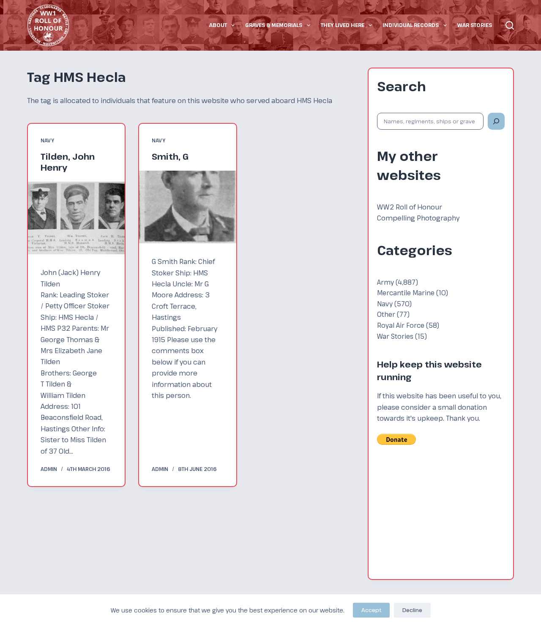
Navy (47, 140)
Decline (412, 610)
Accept (371, 610)
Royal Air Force (400, 325)
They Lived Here (342, 25)
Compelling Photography (418, 218)
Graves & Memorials (273, 25)
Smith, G (170, 156)
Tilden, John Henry (68, 162)
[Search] (509, 25)
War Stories (474, 25)
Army (385, 282)
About (218, 25)
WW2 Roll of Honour (409, 207)
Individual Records (411, 25)
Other (386, 314)
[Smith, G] (187, 207)
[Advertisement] (441, 518)
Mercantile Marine (405, 292)
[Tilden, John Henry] (76, 218)
